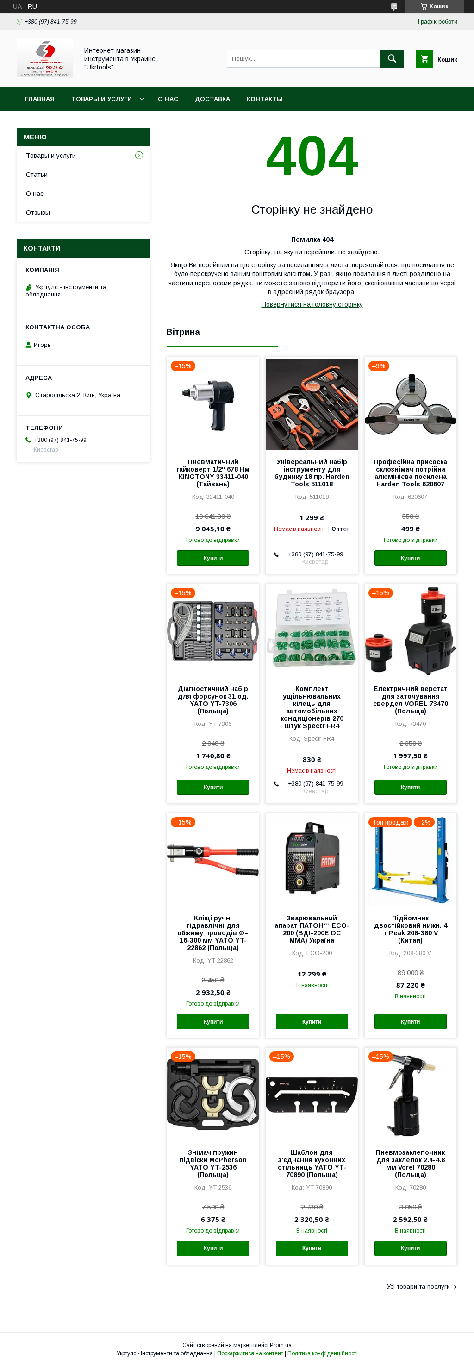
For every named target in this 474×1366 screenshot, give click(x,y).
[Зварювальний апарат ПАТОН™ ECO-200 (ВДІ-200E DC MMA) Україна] (311, 859)
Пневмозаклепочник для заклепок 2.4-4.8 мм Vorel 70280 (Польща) (410, 1163)
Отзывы (38, 212)
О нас (168, 98)
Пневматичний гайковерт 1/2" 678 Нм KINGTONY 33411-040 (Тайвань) (212, 473)
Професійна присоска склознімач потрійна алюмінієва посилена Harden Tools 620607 (410, 473)
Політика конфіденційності (322, 1353)
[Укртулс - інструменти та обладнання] (45, 75)
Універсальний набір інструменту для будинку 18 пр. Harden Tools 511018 (311, 473)
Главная (40, 98)
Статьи (37, 174)
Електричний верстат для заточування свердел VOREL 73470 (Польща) (410, 700)
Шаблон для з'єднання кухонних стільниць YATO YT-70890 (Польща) (312, 1163)
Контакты (265, 98)
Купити (213, 558)
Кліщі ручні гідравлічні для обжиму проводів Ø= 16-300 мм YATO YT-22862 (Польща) (213, 932)
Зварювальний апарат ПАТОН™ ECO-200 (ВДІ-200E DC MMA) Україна (311, 929)
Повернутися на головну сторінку (312, 304)
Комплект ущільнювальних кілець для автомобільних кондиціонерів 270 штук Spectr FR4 (312, 707)
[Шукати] (392, 59)
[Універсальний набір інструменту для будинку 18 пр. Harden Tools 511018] (311, 403)
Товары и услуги (101, 98)
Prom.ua (281, 1345)
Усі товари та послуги (418, 1286)
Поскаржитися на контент (250, 1353)
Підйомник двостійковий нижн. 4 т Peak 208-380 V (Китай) (410, 929)
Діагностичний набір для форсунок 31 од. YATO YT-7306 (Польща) (213, 700)
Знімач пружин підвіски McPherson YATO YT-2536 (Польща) (213, 1163)
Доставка (212, 98)
